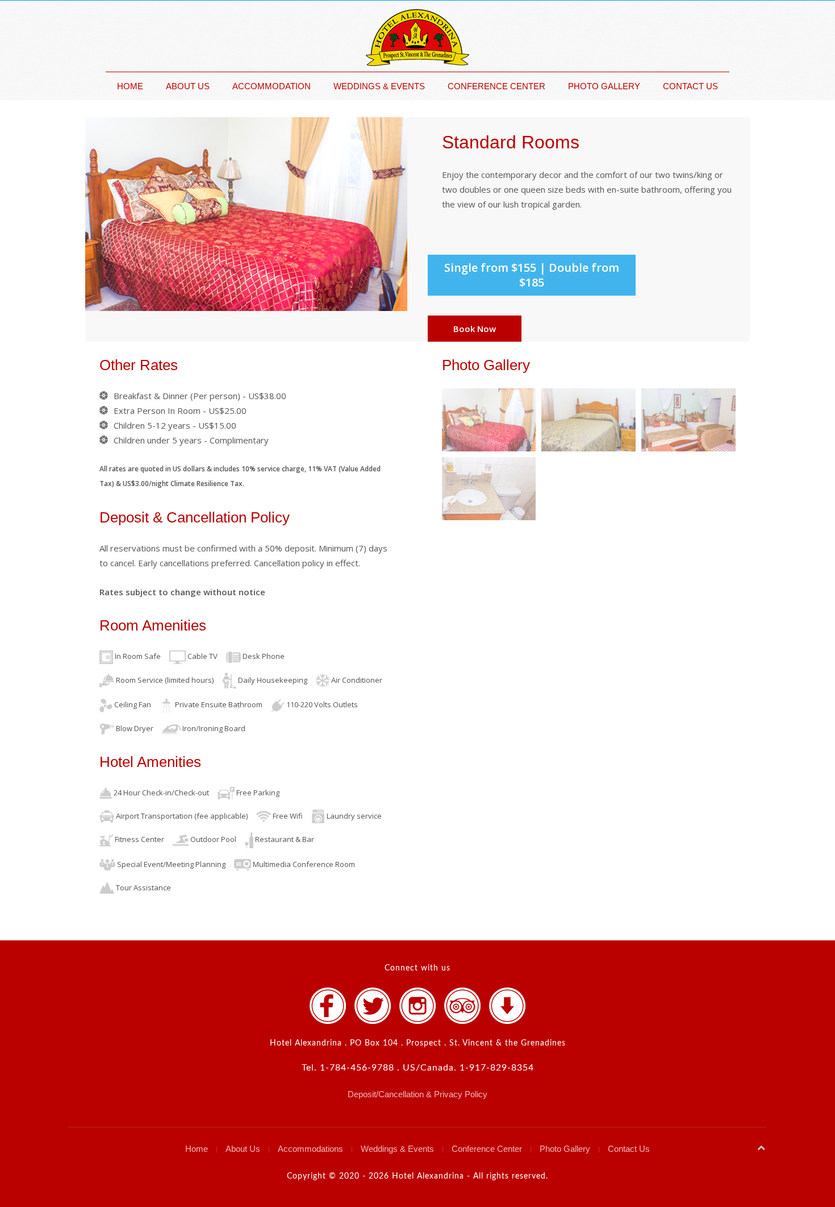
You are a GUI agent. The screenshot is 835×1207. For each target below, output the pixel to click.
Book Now (474, 328)
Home (130, 86)
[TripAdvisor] (462, 1006)
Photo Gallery (604, 86)
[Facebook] (328, 1006)
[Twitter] (373, 1006)
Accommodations (310, 1149)
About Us (188, 86)
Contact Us (690, 86)
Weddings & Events (379, 86)
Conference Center (496, 86)
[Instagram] (417, 1006)
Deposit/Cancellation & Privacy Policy (417, 1094)
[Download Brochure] (507, 1006)
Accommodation (271, 86)
